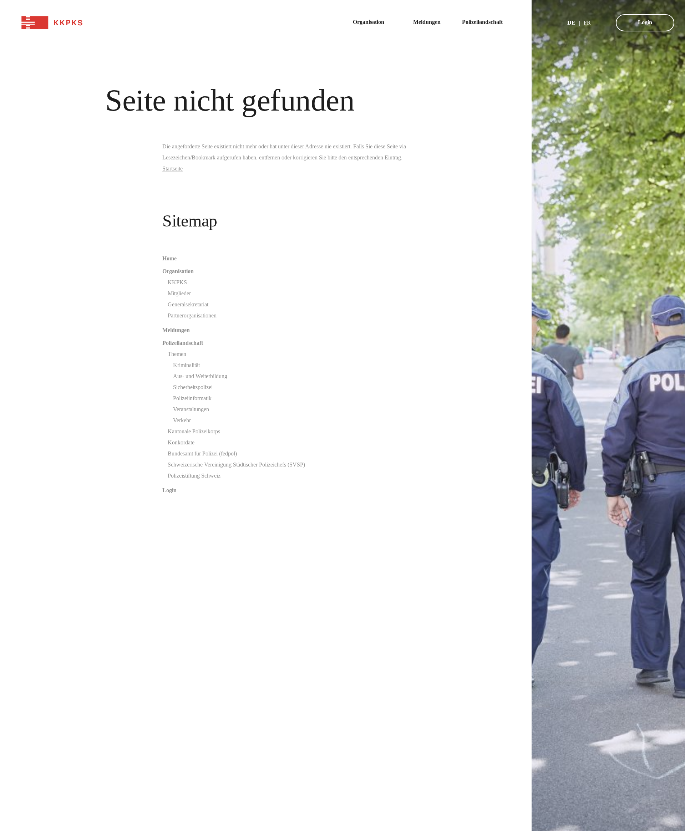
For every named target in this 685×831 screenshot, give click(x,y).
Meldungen (176, 330)
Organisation (178, 271)
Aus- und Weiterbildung (200, 376)
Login (645, 22)
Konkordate (181, 442)
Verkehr (182, 420)
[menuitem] (372, 22)
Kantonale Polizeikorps (194, 431)
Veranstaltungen (191, 409)
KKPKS (177, 282)
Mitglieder (179, 293)
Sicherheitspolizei (193, 387)
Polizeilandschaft (182, 343)
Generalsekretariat (188, 304)
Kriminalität (186, 365)
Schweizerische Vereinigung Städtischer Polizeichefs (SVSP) (236, 465)
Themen (177, 354)
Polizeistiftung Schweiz (194, 476)
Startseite (172, 168)
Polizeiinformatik (192, 398)
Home (169, 258)
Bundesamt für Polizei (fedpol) (202, 453)
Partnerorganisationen (192, 315)
